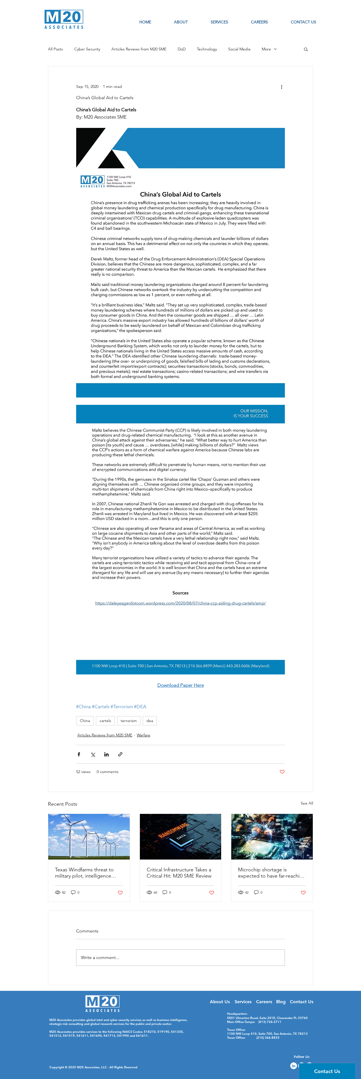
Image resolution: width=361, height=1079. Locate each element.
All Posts (55, 49)
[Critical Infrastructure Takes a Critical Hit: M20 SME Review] (180, 837)
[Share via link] (120, 754)
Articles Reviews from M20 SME (138, 49)
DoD (182, 49)
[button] (306, 49)
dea (149, 720)
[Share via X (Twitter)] (92, 754)
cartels (105, 720)
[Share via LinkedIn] (106, 754)
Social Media (239, 49)
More (266, 49)
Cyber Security (87, 49)
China (85, 720)
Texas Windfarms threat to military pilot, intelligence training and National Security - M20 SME (88, 873)
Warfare (143, 735)
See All (307, 803)
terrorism (129, 720)
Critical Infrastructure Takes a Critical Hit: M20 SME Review (179, 873)
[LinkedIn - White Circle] (293, 1065)
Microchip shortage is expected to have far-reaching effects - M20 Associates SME (271, 873)
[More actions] (281, 86)
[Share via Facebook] (79, 754)
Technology (207, 49)
